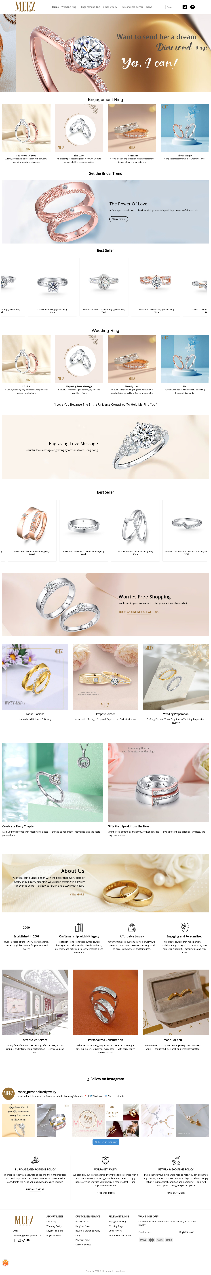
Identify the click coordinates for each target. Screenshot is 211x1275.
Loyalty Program (54, 1230)
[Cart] (192, 7)
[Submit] (185, 7)
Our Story (51, 1221)
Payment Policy (83, 1239)
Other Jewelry (110, 6)
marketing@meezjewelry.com (27, 1235)
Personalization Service (120, 1235)
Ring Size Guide (83, 1226)
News (149, 6)
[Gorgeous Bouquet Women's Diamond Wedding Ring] (131, 524)
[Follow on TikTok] (23, 1240)
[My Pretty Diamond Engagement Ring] (148, 282)
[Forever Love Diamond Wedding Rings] (79, 524)
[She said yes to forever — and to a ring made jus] (18, 1120)
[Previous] (8, 49)
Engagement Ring (90, 6)
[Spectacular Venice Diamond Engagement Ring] (96, 282)
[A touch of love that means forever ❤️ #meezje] (192, 1120)
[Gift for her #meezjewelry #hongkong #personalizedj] (157, 1120)
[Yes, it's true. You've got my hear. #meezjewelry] (122, 1120)
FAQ (78, 1235)
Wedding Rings (116, 1226)
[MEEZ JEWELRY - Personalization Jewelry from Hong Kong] (25, 7)
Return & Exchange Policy (88, 1230)
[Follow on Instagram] (19, 1240)
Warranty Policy (54, 1226)
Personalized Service (132, 6)
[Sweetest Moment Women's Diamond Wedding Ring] (183, 524)
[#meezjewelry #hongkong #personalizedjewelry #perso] (88, 1120)
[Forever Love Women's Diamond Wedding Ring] (28, 524)
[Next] (203, 49)
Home (55, 6)
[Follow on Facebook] (14, 1240)
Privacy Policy (82, 1221)
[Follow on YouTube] (28, 1240)
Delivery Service (83, 1244)
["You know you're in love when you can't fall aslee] (53, 1120)
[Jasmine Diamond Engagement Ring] (45, 282)
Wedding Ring (68, 6)
